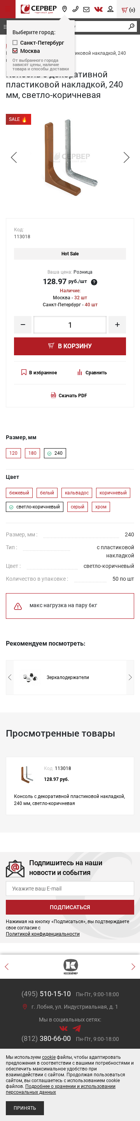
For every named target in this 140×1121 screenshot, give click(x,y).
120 (13, 453)
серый (77, 507)
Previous (14, 158)
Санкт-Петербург (42, 42)
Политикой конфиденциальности (43, 934)
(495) (46, 994)
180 (32, 453)
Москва (30, 50)
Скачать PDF (73, 395)
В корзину (74, 346)
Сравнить (96, 372)
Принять (25, 1108)
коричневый (113, 493)
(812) (46, 1038)
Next (126, 158)
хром (101, 507)
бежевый (19, 493)
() (131, 9)
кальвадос (77, 493)
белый (47, 493)
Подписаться (70, 907)
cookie (49, 1057)
